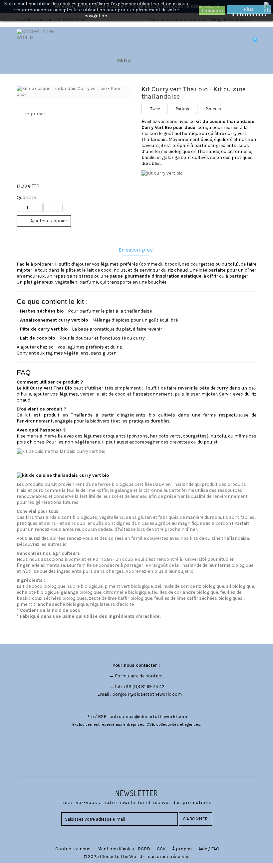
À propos (182, 849)
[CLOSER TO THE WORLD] (44, 48)
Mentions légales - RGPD (123, 849)
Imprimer (35, 114)
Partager (183, 108)
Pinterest (214, 108)
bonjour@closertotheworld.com (147, 694)
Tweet (155, 108)
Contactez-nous (73, 849)
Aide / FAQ (208, 849)
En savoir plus (136, 250)
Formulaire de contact (139, 676)
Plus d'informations (248, 10)
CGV (161, 849)
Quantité (26, 197)
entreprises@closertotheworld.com (148, 716)
